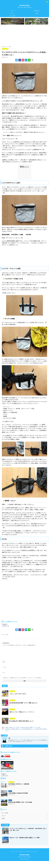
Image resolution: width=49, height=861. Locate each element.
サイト (4, 672)
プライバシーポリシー (34, 851)
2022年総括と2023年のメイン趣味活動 (18, 784)
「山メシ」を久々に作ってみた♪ (17, 693)
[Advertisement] (24, 36)
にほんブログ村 (5, 626)
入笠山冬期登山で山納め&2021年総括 (18, 793)
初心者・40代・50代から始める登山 (24, 856)
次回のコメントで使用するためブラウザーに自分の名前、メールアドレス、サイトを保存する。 (23, 677)
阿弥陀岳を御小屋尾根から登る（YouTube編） (20, 802)
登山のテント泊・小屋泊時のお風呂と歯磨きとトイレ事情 (24, 837)
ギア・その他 (12, 15)
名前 (4, 661)
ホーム (12, 10)
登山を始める (36, 10)
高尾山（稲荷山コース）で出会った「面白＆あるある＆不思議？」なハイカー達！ (23, 727)
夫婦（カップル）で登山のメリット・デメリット (22, 712)
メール (4, 667)
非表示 (26, 166)
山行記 (36, 13)
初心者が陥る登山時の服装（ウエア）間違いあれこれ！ (23, 702)
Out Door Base (24, 5)
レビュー (12, 13)
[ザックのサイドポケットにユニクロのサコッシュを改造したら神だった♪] (26, 60)
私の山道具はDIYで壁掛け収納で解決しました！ (21, 721)
